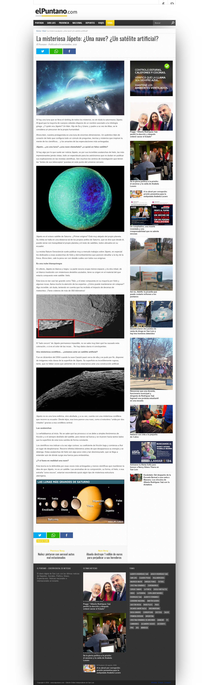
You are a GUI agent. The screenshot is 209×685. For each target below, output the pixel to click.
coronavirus (153, 585)
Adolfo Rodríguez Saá (159, 574)
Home (38, 31)
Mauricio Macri (136, 581)
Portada (39, 22)
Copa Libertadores (155, 593)
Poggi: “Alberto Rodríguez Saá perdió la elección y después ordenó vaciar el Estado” (143, 134)
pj (167, 620)
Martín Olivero (153, 601)
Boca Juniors (135, 612)
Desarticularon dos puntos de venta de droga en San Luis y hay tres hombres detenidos (143, 331)
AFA (137, 627)
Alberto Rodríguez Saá (139, 574)
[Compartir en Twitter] (42, 53)
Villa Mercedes (158, 578)
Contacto (167, 682)
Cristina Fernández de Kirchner (142, 620)
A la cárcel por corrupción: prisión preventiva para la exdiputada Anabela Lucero (156, 194)
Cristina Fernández (137, 585)
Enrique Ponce (150, 581)
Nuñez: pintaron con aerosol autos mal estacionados (56, 555)
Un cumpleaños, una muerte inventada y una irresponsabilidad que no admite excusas (144, 230)
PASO (157, 604)
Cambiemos (134, 624)
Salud (166, 612)
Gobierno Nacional (137, 601)
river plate (148, 604)
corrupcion (148, 612)
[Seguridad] (151, 95)
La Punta (147, 589)
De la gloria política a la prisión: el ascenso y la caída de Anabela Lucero (144, 183)
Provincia (64, 22)
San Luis (51, 22)
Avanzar (161, 620)
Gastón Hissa (135, 604)
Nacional (77, 22)
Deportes (90, 22)
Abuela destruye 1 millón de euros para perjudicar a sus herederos (104, 555)
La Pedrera (141, 593)
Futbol (161, 581)
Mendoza (144, 627)
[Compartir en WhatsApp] (56, 53)
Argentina (150, 616)
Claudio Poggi (144, 578)
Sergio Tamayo (135, 589)
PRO (131, 627)
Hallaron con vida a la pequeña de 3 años (143, 435)
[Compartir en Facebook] (69, 53)
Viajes (101, 22)
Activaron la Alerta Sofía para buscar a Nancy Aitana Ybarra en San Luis (144, 467)
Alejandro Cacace (148, 624)
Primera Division (136, 616)
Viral (110, 22)
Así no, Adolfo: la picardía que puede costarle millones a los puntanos (143, 294)
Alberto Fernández (151, 597)
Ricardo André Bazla (138, 608)
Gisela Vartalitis (160, 589)
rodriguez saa (135, 597)
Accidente (161, 624)
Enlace (160, 682)
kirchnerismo (154, 608)
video (132, 593)
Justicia (158, 612)
